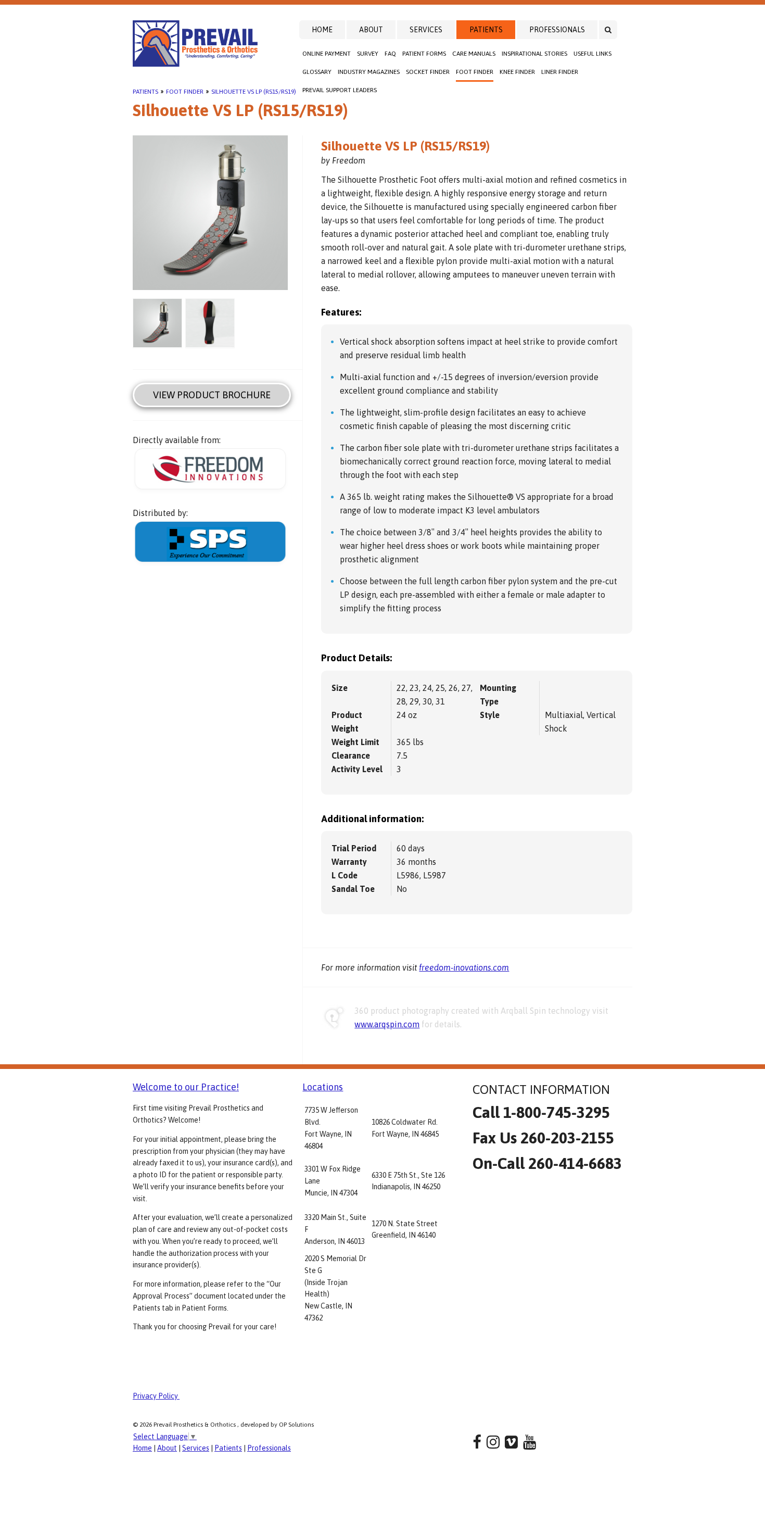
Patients (486, 30)
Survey (367, 53)
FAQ (390, 53)
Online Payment (326, 53)
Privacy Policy (156, 1396)
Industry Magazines (369, 71)
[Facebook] (477, 1442)
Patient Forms (424, 53)
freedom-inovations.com (464, 967)
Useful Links (592, 53)
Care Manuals (473, 53)
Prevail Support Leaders (339, 90)
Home (322, 30)
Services (426, 30)
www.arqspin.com (386, 1024)
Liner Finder (559, 71)
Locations (322, 1086)
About (371, 30)
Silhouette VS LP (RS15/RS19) (253, 91)
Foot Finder (474, 71)
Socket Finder (428, 71)
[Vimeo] (511, 1442)
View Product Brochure (212, 394)
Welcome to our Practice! (186, 1086)
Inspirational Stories (534, 53)
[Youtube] (529, 1442)
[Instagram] (493, 1442)
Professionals (557, 30)
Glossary (317, 71)
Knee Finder (517, 71)
